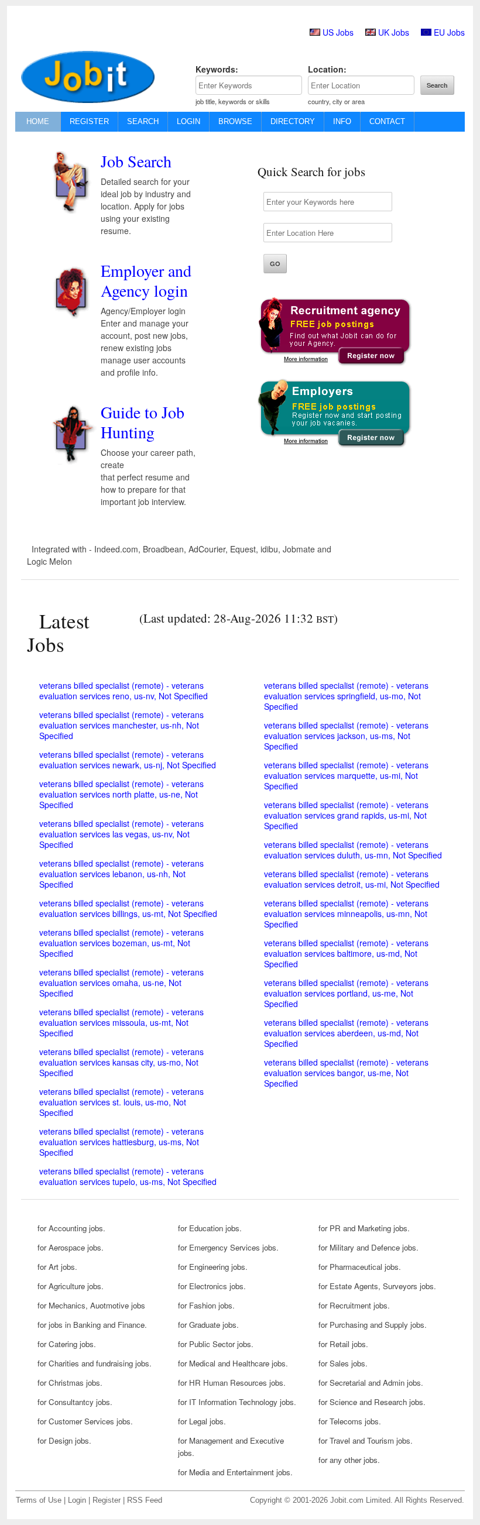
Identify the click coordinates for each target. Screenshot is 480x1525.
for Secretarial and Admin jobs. (370, 1382)
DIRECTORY (292, 121)
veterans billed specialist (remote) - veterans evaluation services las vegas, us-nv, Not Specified (121, 834)
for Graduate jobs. (208, 1324)
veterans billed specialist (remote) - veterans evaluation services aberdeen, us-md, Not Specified (346, 1032)
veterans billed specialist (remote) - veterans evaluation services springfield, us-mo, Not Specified (346, 695)
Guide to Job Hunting (142, 422)
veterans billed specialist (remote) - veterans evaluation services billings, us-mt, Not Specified (128, 908)
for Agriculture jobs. (70, 1286)
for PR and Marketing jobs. (364, 1228)
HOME (38, 121)
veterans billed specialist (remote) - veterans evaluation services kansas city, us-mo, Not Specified (121, 1062)
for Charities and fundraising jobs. (94, 1363)
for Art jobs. (57, 1266)
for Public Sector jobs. (215, 1343)
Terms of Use (38, 1500)
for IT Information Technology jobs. (237, 1401)
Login (77, 1500)
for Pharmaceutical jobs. (359, 1266)
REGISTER (89, 121)
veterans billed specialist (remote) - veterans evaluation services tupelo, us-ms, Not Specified (128, 1176)
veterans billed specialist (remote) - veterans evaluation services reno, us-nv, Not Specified (123, 690)
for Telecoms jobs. (349, 1421)
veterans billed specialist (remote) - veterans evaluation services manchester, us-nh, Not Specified (121, 725)
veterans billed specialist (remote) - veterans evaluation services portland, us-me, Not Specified (346, 993)
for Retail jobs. (343, 1343)
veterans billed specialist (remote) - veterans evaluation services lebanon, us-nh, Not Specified (121, 873)
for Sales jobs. (343, 1363)
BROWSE (235, 121)
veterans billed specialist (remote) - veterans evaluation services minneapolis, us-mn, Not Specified (346, 913)
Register (106, 1500)
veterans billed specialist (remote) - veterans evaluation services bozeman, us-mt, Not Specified (121, 942)
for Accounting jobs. (71, 1228)
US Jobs (338, 32)
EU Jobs (449, 32)
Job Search (136, 161)
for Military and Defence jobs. (368, 1247)
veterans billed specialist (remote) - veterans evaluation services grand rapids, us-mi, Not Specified (346, 815)
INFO (342, 121)
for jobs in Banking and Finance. (92, 1324)
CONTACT (387, 121)
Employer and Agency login (146, 280)
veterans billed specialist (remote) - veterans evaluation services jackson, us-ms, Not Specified (346, 735)
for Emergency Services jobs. (228, 1247)
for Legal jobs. (202, 1421)
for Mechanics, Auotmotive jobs (91, 1305)
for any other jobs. (349, 1459)
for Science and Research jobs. (372, 1401)
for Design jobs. (64, 1440)
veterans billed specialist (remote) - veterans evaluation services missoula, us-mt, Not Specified (121, 1022)
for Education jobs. (210, 1228)
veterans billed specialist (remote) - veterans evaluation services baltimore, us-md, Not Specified (346, 953)
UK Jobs (393, 32)
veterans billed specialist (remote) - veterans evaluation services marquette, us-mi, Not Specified (346, 775)
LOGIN (188, 121)
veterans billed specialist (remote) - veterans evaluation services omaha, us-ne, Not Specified (121, 982)
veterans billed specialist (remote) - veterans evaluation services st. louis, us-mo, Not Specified (121, 1102)
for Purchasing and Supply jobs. (372, 1324)
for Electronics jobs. (212, 1286)
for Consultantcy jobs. (74, 1401)
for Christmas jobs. (69, 1382)
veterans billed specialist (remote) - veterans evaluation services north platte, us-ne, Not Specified (121, 794)
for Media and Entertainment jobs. (235, 1472)
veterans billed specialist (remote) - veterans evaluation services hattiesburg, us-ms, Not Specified (121, 1141)
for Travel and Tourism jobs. (365, 1440)
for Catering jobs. (66, 1343)
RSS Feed (144, 1500)
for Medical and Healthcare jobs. (233, 1363)
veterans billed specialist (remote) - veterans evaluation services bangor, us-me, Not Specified (346, 1072)
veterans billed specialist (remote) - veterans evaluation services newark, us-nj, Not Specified (127, 759)
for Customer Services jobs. (85, 1421)
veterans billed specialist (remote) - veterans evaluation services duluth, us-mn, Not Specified (353, 850)
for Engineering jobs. (213, 1266)
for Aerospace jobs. (70, 1247)
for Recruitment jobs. (354, 1305)
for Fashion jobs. (206, 1305)
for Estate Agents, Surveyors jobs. (377, 1286)
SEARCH (143, 121)
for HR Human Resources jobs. (232, 1382)
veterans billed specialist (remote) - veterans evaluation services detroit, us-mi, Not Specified (352, 879)
